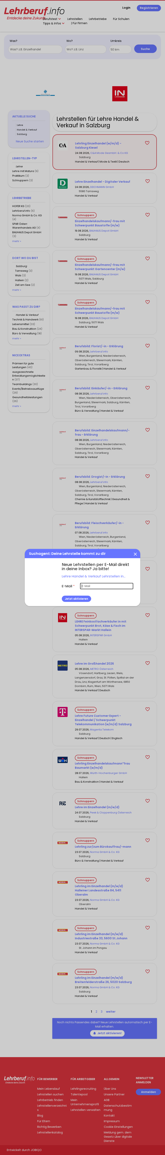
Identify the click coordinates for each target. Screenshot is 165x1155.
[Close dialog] (135, 554)
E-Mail (68, 585)
